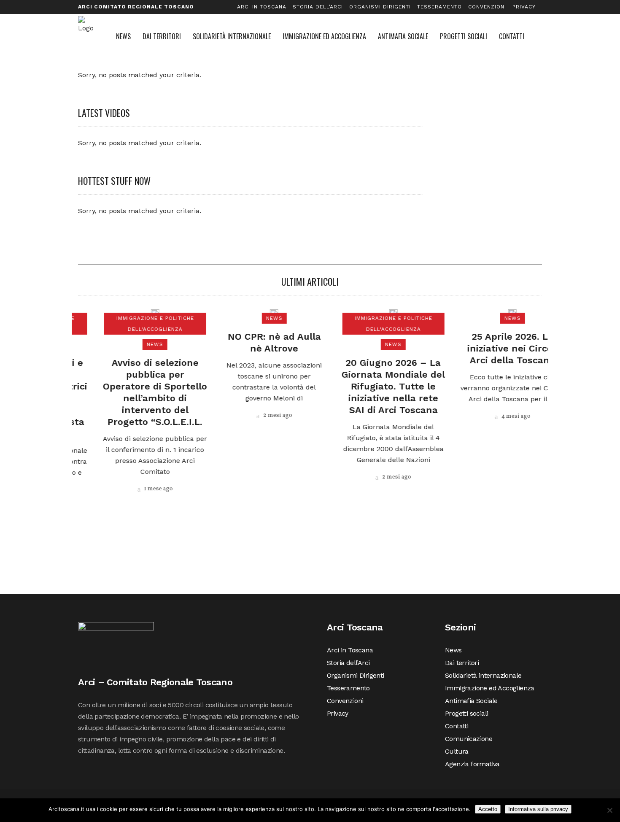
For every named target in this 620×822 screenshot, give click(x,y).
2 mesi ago (253, 415)
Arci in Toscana (261, 7)
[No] (609, 810)
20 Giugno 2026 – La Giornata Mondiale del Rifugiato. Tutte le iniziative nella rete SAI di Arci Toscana (369, 386)
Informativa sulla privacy (538, 809)
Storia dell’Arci (318, 7)
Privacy (524, 7)
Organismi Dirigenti (380, 7)
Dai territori (462, 663)
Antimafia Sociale (471, 701)
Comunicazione (468, 739)
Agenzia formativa (472, 764)
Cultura (457, 751)
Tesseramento (439, 7)
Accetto (487, 809)
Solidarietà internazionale (483, 675)
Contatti (456, 726)
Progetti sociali (466, 713)
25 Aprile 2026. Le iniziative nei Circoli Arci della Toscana (489, 348)
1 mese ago (134, 489)
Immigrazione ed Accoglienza (489, 688)
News (453, 650)
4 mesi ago (492, 416)
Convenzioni (487, 7)
